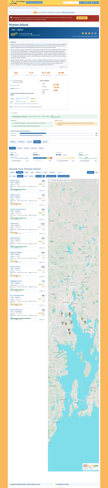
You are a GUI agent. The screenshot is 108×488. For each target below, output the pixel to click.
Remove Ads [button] (95, 2)
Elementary (19, 172)
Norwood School (15, 238)
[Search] (80, 2)
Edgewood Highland (16, 252)
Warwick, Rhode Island (39, 44)
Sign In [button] (88, 2)
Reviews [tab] (29, 142)
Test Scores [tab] (21, 142)
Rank (26, 176)
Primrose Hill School (16, 310)
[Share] (83, 2)
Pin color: (63, 176)
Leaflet (84, 470)
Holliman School (15, 195)
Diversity (26, 148)
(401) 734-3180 (16, 85)
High (32, 172)
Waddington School (16, 281)
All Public (12, 172)
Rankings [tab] (12, 142)
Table (96, 172)
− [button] (97, 182)
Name (14, 176)
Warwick (17, 88)
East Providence (22, 64)
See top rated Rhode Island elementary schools (25, 103)
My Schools (39, 176)
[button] (20, 157)
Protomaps (89, 470)
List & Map (90, 172)
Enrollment (19, 148)
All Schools (52, 172)
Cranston (13, 64)
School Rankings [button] (38, 2)
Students (31, 176)
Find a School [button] (30, 2)
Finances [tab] (45, 142)
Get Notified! (82, 18)
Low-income (34, 148)
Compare (41, 190)
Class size (41, 148)
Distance (20, 176)
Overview (12, 148)
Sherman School (15, 266)
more (43, 92)
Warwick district (37, 63)
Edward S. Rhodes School (17, 209)
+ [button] (97, 180)
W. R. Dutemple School (17, 295)
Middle (26, 172)
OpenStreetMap (96, 470)
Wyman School (14, 180)
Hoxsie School (14, 223)
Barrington (12, 313)
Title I (60, 172)
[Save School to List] (44, 190)
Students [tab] (37, 142)
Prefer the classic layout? (68, 12)
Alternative (38, 172)
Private (45, 172)
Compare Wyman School (19, 107)
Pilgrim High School (21, 101)
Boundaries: (51, 176)
